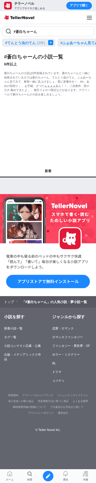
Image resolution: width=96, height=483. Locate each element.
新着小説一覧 (13, 328)
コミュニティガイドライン (72, 395)
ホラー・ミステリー (66, 354)
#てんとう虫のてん (25, 43)
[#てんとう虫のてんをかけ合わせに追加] (51, 42)
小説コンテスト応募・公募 (22, 346)
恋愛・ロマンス (63, 328)
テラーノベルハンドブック (38, 395)
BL (54, 363)
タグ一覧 (10, 337)
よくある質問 (80, 401)
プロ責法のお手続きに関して (66, 407)
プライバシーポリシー (41, 412)
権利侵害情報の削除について (29, 407)
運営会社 (63, 412)
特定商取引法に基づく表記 (53, 401)
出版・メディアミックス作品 (22, 357)
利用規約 (13, 395)
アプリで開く (79, 5)
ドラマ (56, 372)
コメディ (58, 381)
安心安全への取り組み (21, 401)
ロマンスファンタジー (67, 337)
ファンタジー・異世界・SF (71, 346)
